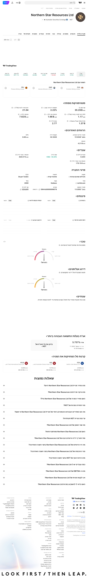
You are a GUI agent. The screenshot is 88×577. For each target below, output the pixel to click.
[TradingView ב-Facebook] (80, 505)
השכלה (29, 516)
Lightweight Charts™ (8, 504)
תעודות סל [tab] (27, 34)
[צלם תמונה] (18, 39)
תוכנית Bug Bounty (46, 566)
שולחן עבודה (60, 556)
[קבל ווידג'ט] (15, 39)
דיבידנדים (61, 534)
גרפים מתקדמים (10, 505)
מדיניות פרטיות (47, 558)
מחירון (49, 502)
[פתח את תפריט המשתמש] (12, 2)
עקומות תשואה (60, 544)
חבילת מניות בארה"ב (45, 525)
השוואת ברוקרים (47, 514)
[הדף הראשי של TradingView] (80, 3)
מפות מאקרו (60, 547)
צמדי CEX (61, 513)
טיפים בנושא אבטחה (46, 564)
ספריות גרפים (10, 502)
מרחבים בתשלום (27, 529)
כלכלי (62, 531)
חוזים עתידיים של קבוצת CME (43, 522)
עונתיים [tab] (41, 34)
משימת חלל (48, 533)
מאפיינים (48, 500)
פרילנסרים (28, 527)
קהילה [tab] (59, 34)
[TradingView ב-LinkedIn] (84, 508)
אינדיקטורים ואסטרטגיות (25, 524)
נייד (63, 554)
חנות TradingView (46, 545)
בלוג (50, 534)
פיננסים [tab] (72, 34)
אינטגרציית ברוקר (9, 514)
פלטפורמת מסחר (9, 507)
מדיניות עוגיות (47, 560)
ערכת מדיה (48, 540)
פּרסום (12, 513)
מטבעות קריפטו (60, 511)
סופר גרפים (61, 500)
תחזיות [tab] (48, 34)
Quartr (83, 533)
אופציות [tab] (34, 34)
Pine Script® (60, 549)
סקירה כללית (48, 511)
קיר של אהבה (27, 502)
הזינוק (49, 516)
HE (17, 3)
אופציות (62, 545)
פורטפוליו (61, 542)
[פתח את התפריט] (84, 2)
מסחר (29, 514)
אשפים (29, 525)
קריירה (49, 538)
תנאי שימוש (48, 554)
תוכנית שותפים (10, 516)
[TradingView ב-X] (84, 505)
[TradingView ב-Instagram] (74, 505)
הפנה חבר (28, 504)
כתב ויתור (48, 556)
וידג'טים (12, 500)
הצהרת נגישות (47, 562)
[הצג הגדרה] (79, 107)
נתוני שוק (49, 504)
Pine (62, 516)
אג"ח (62, 509)
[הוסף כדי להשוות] (61, 88)
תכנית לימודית (10, 518)
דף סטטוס (48, 568)
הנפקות (62, 536)
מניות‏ (62, 505)
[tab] (54, 200)
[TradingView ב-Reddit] (74, 508)
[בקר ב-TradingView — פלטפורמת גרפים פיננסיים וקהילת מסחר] (10, 66)
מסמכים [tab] (65, 34)
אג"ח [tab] (20, 34)
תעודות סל (61, 507)
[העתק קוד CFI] (21, 189)
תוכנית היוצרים (27, 505)
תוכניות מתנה (47, 505)
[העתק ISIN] (39, 189)
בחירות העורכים (27, 518)
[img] (44, 19)
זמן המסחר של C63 (46, 549)
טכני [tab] (53, 34)
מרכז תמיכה (48, 536)
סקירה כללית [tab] (81, 34)
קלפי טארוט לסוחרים (46, 547)
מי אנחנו (49, 531)
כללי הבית (28, 507)
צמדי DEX (61, 514)
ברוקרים (49, 513)
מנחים (29, 509)
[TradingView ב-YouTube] (77, 505)
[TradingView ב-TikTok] (77, 508)
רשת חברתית (27, 500)
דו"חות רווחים (60, 533)
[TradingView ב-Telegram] (80, 508)
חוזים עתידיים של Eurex (45, 524)
